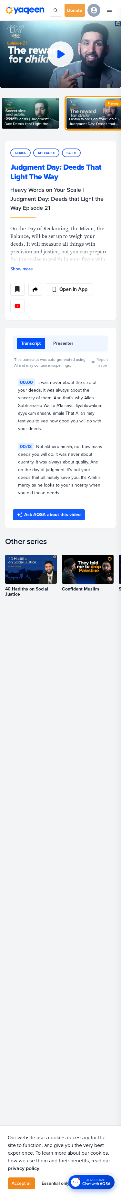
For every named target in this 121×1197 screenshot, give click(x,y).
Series (20, 152)
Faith (71, 152)
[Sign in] (93, 10)
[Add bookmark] (17, 289)
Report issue (102, 362)
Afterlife (46, 152)
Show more (21, 269)
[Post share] (35, 289)
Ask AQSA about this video (52, 514)
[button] (60, 54)
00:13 (26, 446)
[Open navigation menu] (109, 10)
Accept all (21, 1183)
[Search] (55, 10)
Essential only (55, 1183)
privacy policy (23, 1168)
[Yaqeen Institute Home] (25, 10)
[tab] (31, 343)
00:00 (26, 382)
